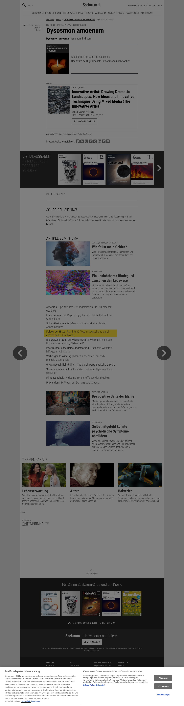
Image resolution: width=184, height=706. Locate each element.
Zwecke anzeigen (163, 694)
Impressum (35, 701)
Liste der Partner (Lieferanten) (94, 685)
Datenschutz (26, 701)
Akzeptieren (163, 678)
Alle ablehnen (163, 686)
